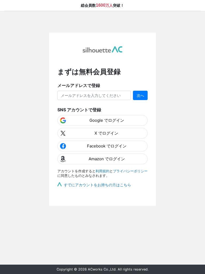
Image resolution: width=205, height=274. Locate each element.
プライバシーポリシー (130, 171)
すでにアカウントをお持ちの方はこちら (97, 184)
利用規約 (102, 171)
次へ (140, 95)
